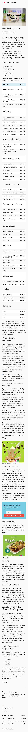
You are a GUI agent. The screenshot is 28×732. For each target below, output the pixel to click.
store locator (16, 670)
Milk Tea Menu (13, 34)
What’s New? (9, 66)
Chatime (17, 499)
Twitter (7, 661)
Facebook (8, 659)
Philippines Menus (11, 2)
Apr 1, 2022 (5, 31)
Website (7, 664)
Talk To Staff (8, 75)
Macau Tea (8, 499)
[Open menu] (25, 2)
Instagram (8, 663)
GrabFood (22, 597)
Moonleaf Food (9, 70)
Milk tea (5, 682)
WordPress (11, 728)
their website (21, 671)
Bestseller (8, 68)
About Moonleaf (9, 73)
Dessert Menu (6, 34)
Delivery (7, 71)
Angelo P (13, 31)
